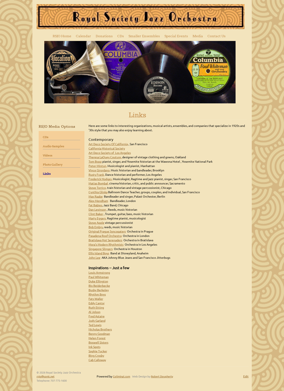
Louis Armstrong (99, 272)
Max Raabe (96, 196)
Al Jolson (94, 312)
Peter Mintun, (98, 166)
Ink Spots (94, 347)
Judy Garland (97, 320)
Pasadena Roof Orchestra (105, 236)
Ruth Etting (96, 307)
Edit (246, 376)
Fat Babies (95, 205)
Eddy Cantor (97, 303)
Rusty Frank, (97, 174)
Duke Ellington (98, 281)
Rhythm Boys (97, 294)
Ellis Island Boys (99, 253)
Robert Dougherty (162, 376)
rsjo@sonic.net (45, 376)
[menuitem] (62, 36)
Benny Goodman (99, 333)
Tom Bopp (95, 161)
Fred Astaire (97, 316)
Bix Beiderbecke (99, 285)
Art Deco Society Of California (108, 144)
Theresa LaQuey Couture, (105, 157)
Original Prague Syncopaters (107, 231)
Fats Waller (96, 299)
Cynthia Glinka (98, 192)
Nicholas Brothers (100, 329)
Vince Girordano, (99, 170)
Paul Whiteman (99, 277)
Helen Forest (97, 338)
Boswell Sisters (98, 342)
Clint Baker (96, 214)
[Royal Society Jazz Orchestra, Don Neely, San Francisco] (140, 16)
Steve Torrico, (97, 187)
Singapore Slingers (101, 249)
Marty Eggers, (97, 218)
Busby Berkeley (99, 290)
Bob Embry (96, 227)
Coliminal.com (121, 376)
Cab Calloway (97, 360)
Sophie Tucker (98, 351)
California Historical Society (107, 148)
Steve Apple (96, 222)
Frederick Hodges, (100, 179)
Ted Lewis (95, 325)
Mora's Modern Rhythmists (106, 244)
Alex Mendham (98, 201)
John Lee (94, 257)
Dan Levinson (97, 209)
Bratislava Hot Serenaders (105, 240)
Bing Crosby (96, 355)
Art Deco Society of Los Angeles (110, 153)
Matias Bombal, (99, 183)
